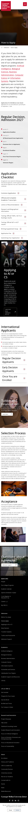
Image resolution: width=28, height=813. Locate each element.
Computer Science (6, 662)
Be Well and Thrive (6, 703)
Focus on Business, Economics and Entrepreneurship (10, 738)
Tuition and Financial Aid (8, 635)
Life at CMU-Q (5, 689)
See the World (5, 700)
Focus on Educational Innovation (10, 742)
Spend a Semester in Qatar (8, 592)
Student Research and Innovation (10, 730)
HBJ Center (4, 723)
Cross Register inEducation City (6, 597)
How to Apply (5, 621)
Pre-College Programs (7, 585)
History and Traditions (7, 762)
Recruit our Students (7, 776)
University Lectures (6, 773)
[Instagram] (12, 800)
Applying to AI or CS (6, 624)
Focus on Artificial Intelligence (9, 734)
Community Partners (7, 769)
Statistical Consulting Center (9, 726)
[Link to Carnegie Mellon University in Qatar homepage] (6, 6)
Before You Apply (6, 617)
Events (3, 784)
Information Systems (7, 666)
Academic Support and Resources (10, 677)
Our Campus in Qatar (7, 707)
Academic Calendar (6, 589)
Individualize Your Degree (8, 673)
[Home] (1, 47)
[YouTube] (18, 800)
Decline (17, 810)
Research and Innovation (8, 715)
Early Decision (5, 628)
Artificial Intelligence (6, 651)
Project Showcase (6, 719)
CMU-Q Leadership (6, 765)
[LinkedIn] (15, 800)
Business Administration (8, 658)
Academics (4, 647)
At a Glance (4, 758)
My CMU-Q (4, 605)
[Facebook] (9, 800)
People (3, 581)
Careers (3, 601)
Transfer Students (6, 632)
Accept (10, 810)
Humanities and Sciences (8, 669)
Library (3, 680)
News (2, 787)
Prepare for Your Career (8, 696)
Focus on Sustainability (7, 746)
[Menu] (25, 4)
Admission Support (6, 639)
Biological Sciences (6, 655)
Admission (4, 613)
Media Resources (6, 791)
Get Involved (4, 692)
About (3, 754)
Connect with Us (5, 780)
